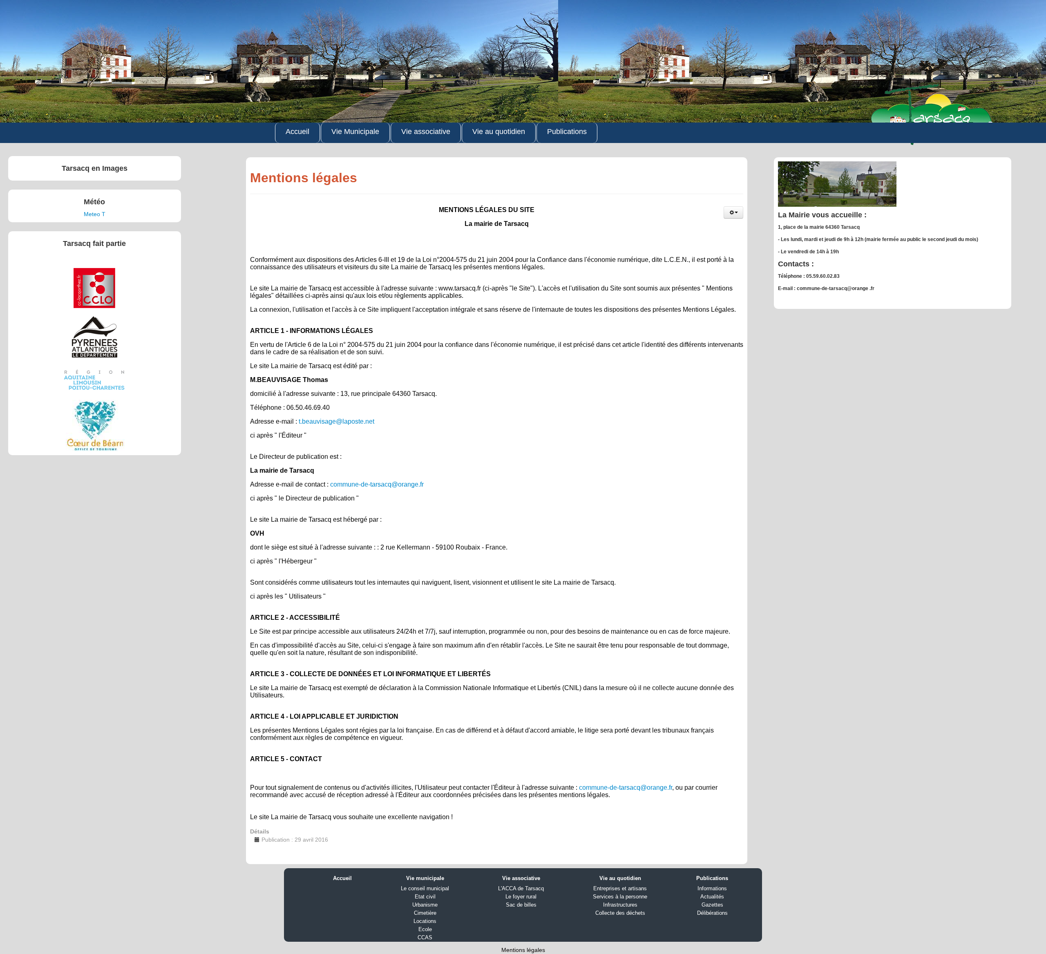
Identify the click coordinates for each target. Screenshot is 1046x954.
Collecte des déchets (620, 913)
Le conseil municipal (425, 888)
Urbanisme (425, 905)
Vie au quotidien (498, 131)
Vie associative (425, 131)
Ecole (425, 929)
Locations (424, 921)
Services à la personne (620, 897)
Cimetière (425, 913)
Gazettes (712, 905)
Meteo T (94, 214)
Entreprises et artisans (620, 888)
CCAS (425, 937)
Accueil (297, 131)
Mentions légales (523, 950)
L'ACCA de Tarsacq (521, 888)
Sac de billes (521, 905)
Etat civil (425, 897)
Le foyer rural (520, 897)
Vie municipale (425, 878)
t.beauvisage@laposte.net (336, 421)
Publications (567, 131)
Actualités (712, 897)
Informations (712, 888)
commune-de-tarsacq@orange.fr (377, 484)
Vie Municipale (355, 131)
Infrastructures (620, 905)
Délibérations (712, 913)
